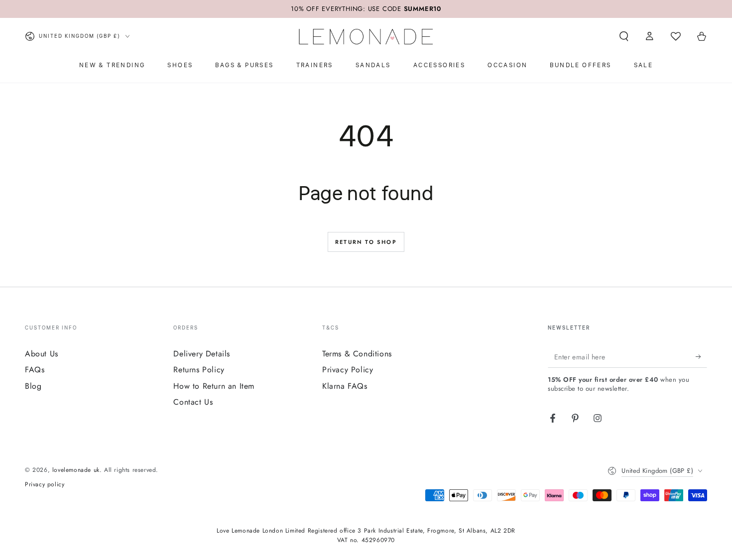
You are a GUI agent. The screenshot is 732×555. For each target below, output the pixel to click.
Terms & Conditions (357, 353)
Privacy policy (44, 484)
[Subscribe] (701, 356)
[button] (624, 36)
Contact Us (193, 402)
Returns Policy (198, 369)
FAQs (34, 369)
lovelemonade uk (76, 469)
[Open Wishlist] (676, 36)
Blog (33, 386)
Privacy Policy (347, 369)
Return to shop (366, 242)
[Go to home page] (366, 36)
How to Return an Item (213, 386)
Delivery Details (201, 353)
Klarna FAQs (344, 386)
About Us (41, 353)
